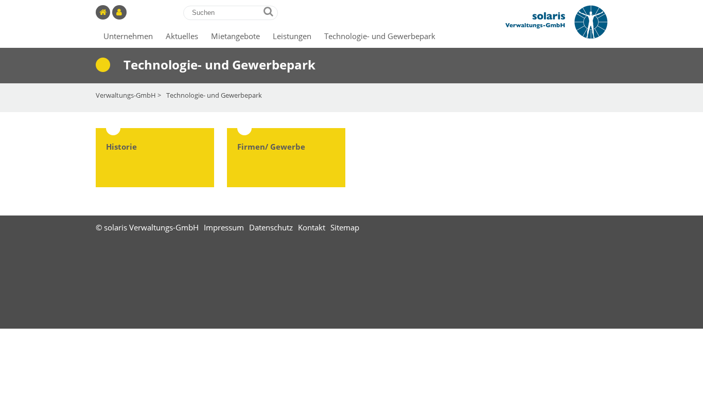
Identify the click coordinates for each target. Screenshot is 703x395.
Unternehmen (128, 36)
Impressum (224, 227)
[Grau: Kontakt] (120, 12)
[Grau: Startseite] (104, 12)
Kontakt (311, 227)
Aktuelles (182, 36)
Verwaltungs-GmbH (126, 95)
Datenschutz (271, 227)
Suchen (268, 11)
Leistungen (292, 36)
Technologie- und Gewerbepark (379, 36)
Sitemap (344, 227)
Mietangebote (235, 36)
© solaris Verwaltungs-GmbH (147, 227)
